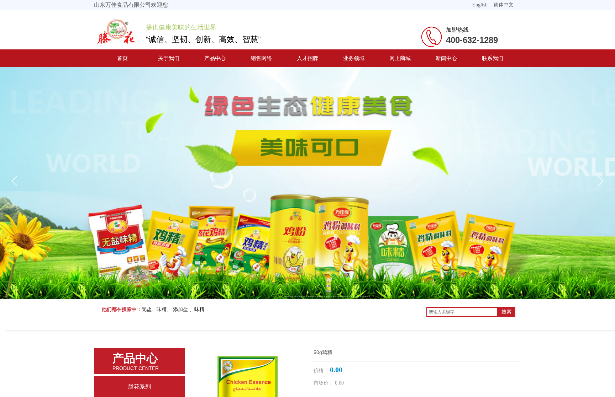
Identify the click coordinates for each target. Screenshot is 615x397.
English (480, 4)
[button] (600, 181)
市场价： (323, 383)
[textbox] (462, 312)
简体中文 (504, 4)
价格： (321, 370)
